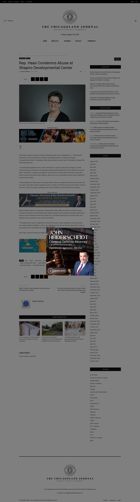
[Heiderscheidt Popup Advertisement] (70, 275)
